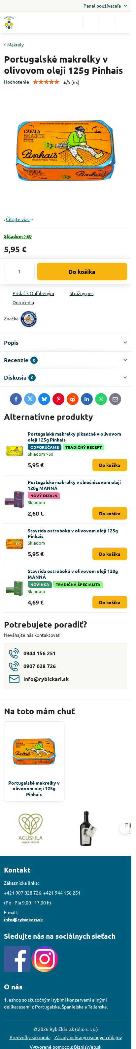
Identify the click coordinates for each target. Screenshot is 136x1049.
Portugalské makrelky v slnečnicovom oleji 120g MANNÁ (74, 485)
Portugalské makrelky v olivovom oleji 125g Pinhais (34, 788)
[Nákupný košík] (107, 22)
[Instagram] (44, 970)
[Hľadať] (91, 22)
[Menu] (123, 22)
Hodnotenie (16, 82)
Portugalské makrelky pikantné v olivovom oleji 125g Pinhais (74, 437)
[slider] (46, 82)
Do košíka (81, 271)
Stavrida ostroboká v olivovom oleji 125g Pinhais (73, 533)
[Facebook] (17, 970)
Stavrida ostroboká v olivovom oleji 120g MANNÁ (73, 574)
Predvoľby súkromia (30, 1037)
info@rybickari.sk (23, 919)
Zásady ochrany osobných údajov (88, 1037)
